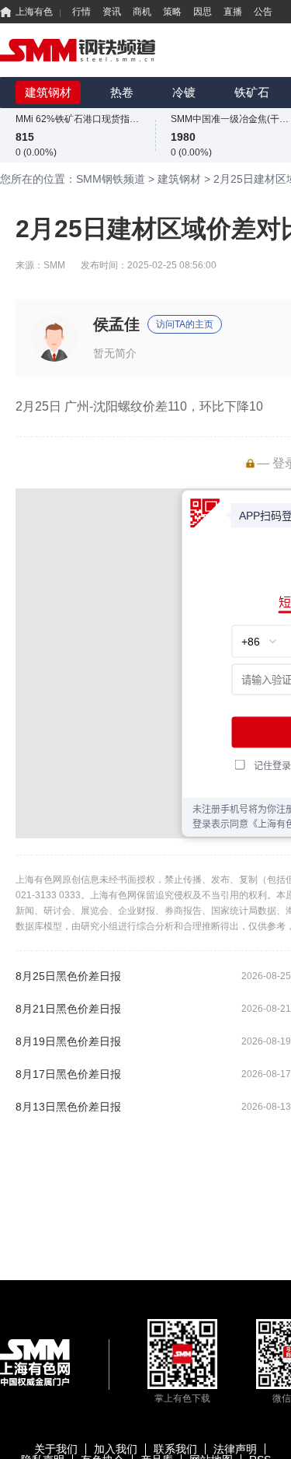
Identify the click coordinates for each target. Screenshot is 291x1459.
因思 (202, 11)
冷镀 (184, 92)
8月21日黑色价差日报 (68, 1008)
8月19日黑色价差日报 (68, 1041)
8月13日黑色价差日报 (68, 1106)
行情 (81, 11)
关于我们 (56, 1448)
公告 (263, 11)
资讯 (111, 11)
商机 (142, 11)
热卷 (121, 92)
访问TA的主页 (184, 324)
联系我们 (175, 1448)
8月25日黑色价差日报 (68, 976)
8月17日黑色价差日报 (68, 1074)
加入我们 (115, 1448)
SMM (54, 265)
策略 (172, 11)
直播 (232, 11)
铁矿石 (251, 92)
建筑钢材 (48, 92)
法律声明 (235, 1448)
